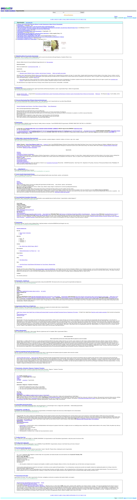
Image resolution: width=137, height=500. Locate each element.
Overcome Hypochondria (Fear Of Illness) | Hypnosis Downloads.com (31, 100)
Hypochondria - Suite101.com (22, 280)
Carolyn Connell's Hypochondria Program (25, 174)
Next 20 (134, 17)
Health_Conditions (10, 10)
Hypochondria (19, 87)
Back (125, 17)
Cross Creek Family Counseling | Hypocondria (26, 197)
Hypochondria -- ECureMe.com (23, 409)
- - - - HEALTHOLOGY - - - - (22, 169)
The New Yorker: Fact (20, 437)
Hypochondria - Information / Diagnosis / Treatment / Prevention (30, 368)
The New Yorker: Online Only (22, 442)
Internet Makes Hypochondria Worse (24, 404)
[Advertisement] (68, 4)
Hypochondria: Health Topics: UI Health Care (26, 306)
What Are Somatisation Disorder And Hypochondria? (27, 351)
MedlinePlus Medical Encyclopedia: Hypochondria (27, 56)
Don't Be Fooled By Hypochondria (23, 447)
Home (2, 10)
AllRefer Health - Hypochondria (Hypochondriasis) (27, 138)
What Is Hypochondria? (21, 330)
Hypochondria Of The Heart (22, 475)
